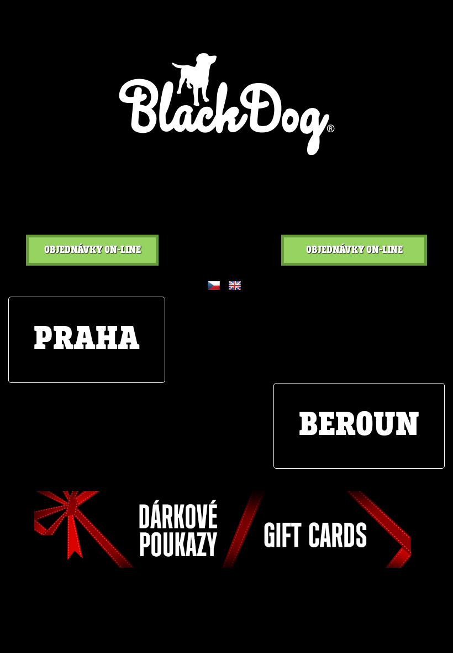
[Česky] (213, 285)
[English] (234, 285)
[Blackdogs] (227, 104)
